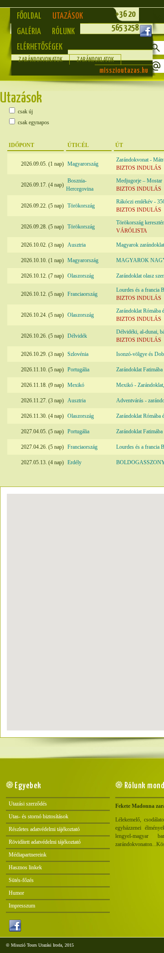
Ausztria (76, 245)
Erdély (74, 462)
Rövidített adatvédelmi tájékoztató (45, 842)
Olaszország (80, 276)
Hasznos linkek (25, 867)
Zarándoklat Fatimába (139, 369)
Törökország (81, 206)
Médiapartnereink (27, 855)
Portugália (78, 369)
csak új (24, 111)
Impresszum (22, 905)
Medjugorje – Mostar (139, 180)
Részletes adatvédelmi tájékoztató (44, 829)
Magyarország (82, 164)
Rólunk (63, 31)
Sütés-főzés (21, 880)
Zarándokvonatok (40, 60)
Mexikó (75, 385)
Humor (16, 893)
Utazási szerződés (28, 804)
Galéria (29, 31)
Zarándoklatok (95, 60)
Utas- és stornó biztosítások (38, 816)
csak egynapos (32, 122)
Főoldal (29, 16)
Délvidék (77, 336)
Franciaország (82, 294)
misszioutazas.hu (123, 71)
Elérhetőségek (39, 47)
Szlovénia (77, 354)
